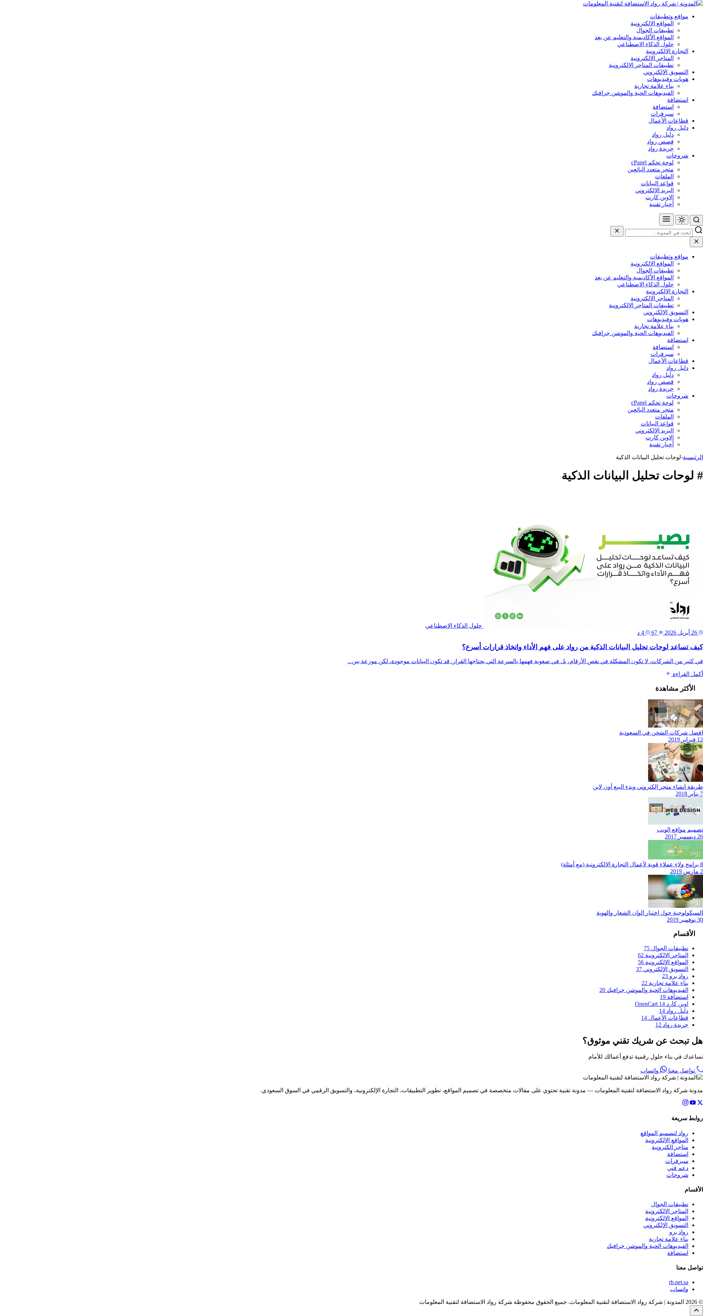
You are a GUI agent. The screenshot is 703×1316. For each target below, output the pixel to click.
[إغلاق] (617, 231)
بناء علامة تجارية (654, 86)
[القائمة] (666, 219)
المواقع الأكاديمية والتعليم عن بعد (634, 37)
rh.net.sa (678, 1282)
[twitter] (700, 1103)
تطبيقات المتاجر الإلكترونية (641, 65)
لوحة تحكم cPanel (652, 162)
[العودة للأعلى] (696, 1310)
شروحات (677, 155)
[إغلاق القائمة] (696, 242)
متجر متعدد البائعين (651, 169)
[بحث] (696, 220)
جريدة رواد (661, 148)
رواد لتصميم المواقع (664, 1133)
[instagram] (685, 1103)
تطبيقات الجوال (655, 30)
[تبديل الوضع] (681, 219)
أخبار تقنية (661, 204)
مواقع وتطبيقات (669, 16)
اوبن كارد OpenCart (661, 1004)
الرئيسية (693, 457)
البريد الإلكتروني (654, 190)
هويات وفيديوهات (667, 79)
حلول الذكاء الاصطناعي (645, 44)
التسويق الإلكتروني (665, 72)
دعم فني (677, 1168)
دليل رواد (677, 127)
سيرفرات (662, 114)
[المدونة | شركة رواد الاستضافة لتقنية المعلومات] (643, 3)
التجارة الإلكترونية (667, 51)
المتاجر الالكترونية (652, 58)
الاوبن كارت (660, 197)
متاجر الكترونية (670, 1147)
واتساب (650, 1070)
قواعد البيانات (657, 183)
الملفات (664, 176)
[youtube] (693, 1103)
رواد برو (675, 976)
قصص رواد (660, 141)
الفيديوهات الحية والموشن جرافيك (633, 93)
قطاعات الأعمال (668, 121)
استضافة (677, 100)
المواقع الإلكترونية (652, 23)
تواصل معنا (681, 1070)
